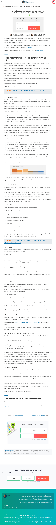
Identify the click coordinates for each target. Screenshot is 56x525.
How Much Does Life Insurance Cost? (18, 415)
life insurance (29, 47)
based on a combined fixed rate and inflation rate (27, 322)
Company (6, 505)
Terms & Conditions (30, 515)
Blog (10, 507)
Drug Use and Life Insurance (38, 415)
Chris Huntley (20, 34)
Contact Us (14, 507)
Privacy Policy (22, 515)
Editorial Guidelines (9, 450)
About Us (5, 507)
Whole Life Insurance (35, 6)
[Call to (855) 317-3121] (53, 2)
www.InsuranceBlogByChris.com (22, 514)
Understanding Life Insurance (12, 6)
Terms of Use (37, 30)
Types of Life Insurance (25, 6)
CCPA (36, 515)
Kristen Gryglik (42, 34)
